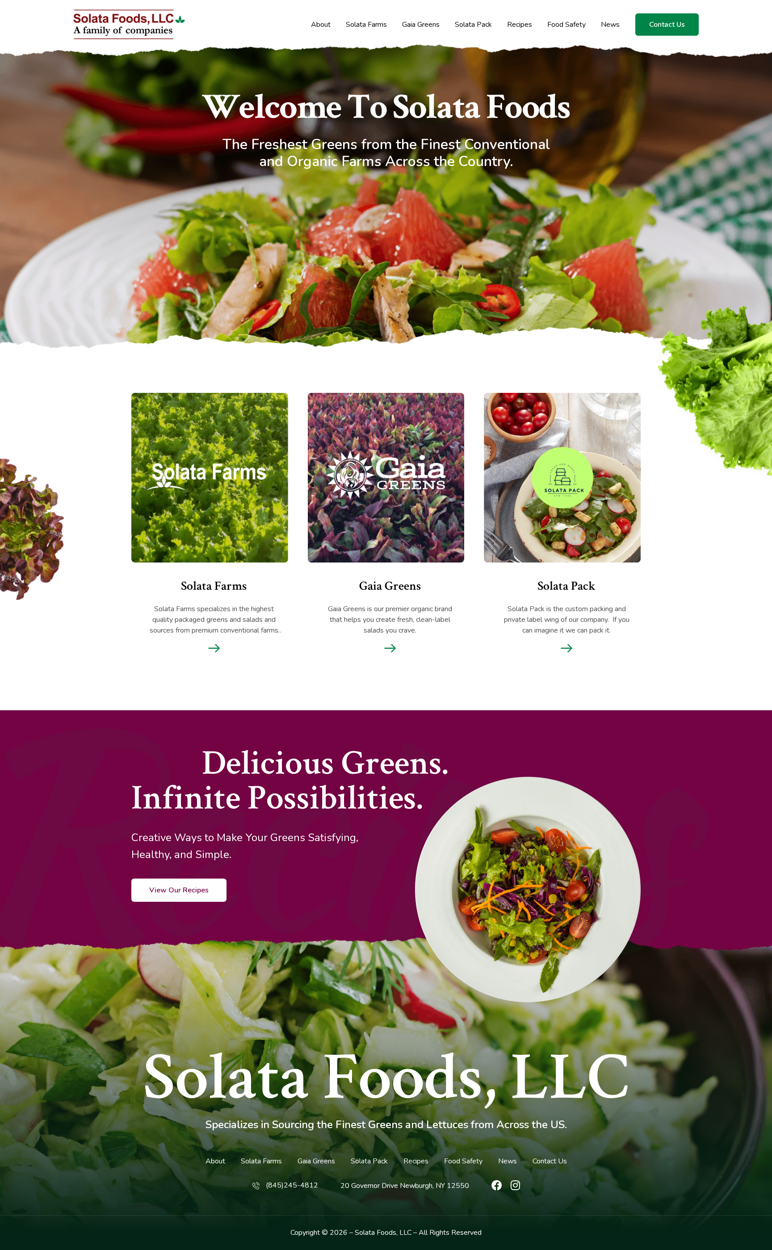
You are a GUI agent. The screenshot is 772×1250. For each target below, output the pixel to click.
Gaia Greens (421, 25)
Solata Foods (375, 1233)
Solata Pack (473, 25)
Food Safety (566, 25)
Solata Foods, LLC (386, 1078)
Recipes (519, 25)
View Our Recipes (179, 890)
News (610, 25)
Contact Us (667, 24)
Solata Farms (366, 25)
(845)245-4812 (292, 1185)
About (321, 25)
